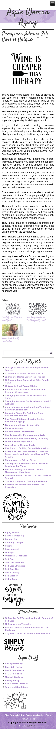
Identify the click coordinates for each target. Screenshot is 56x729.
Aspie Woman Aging (28, 17)
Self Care (9, 559)
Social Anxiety (12, 572)
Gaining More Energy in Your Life (22, 425)
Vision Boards (12, 579)
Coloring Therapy (14, 542)
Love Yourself (12, 549)
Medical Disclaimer (14, 677)
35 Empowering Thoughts (18, 624)
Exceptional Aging (35, 715)
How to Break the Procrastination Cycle (25, 435)
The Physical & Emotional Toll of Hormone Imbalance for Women (26, 464)
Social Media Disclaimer (17, 683)
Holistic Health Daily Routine (19, 431)
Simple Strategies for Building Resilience (26, 481)
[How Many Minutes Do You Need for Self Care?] (37, 309)
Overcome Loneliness (16, 556)
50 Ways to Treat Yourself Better (21, 386)
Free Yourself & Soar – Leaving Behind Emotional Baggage (24, 420)
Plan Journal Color (14, 715)
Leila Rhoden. (32, 726)
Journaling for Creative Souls (20, 445)
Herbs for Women (14, 428)
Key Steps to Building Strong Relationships (27, 448)
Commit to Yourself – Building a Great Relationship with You (24, 414)
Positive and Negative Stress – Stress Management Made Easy (24, 470)
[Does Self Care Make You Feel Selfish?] (13, 309)
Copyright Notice (13, 667)
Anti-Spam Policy (14, 663)
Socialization (11, 576)
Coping (9, 546)
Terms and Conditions (16, 687)
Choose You (11, 539)
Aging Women (12, 532)
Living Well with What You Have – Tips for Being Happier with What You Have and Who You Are (27, 454)
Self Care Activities (14, 562)
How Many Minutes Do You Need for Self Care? (36, 319)
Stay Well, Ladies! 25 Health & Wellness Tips (27, 633)
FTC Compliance (13, 674)
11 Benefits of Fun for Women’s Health (24, 373)
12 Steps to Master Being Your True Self (25, 377)
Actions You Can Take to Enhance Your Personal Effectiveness (25, 390)
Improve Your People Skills (18, 441)
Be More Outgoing (14, 536)
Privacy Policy (12, 680)
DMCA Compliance (14, 670)
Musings (9, 552)
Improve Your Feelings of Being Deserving (26, 438)
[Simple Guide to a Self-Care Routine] (13, 330)
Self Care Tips (12, 569)
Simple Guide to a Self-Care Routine (11, 340)
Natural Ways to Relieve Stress (20, 460)
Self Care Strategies (15, 566)
